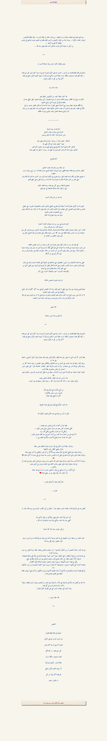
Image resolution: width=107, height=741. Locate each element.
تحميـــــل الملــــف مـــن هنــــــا (53, 703)
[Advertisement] (53, 22)
